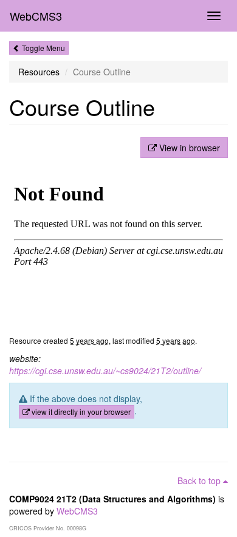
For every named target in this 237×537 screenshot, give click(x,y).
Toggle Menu (42, 48)
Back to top (200, 480)
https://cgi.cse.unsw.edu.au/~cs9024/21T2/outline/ (105, 370)
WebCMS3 (36, 16)
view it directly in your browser (80, 411)
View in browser (188, 148)
